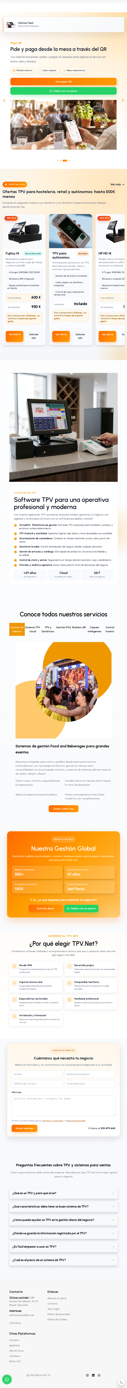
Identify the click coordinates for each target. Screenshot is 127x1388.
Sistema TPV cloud (32, 629)
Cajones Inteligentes (94, 629)
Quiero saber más (63, 808)
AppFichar (14, 1345)
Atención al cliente (57, 1298)
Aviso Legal (53, 1309)
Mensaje (16, 1092)
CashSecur (14, 1356)
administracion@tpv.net (21, 1315)
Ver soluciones (63, 91)
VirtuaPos (14, 1340)
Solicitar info (33, 336)
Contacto (53, 1303)
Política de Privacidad (76, 1121)
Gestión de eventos (17, 629)
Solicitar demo (45, 908)
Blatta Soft (15, 1361)
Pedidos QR (79, 627)
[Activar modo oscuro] (121, 1382)
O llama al (101, 1128)
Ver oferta (14, 334)
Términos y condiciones (53, 1121)
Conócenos (15, 1323)
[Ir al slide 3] (63, 160)
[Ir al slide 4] (67, 160)
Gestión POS (63, 627)
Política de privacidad (59, 1314)
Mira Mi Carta (16, 1350)
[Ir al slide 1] (58, 160)
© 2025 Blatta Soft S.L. (39, 1375)
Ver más (115, 184)
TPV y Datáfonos (48, 629)
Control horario (110, 629)
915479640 (15, 1311)
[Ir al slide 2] (60, 160)
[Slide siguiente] (123, 100)
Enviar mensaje (24, 1128)
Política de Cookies (57, 1319)
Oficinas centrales (19, 1297)
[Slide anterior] (4, 100)
